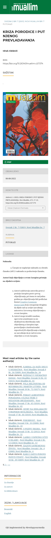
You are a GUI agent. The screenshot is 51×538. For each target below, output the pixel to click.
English (7, 513)
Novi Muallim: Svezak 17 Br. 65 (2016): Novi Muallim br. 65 (26, 403)
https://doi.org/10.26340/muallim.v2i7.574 (23, 63)
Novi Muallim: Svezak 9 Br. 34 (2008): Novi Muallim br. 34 (27, 371)
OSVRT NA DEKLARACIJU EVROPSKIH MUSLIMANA (27, 410)
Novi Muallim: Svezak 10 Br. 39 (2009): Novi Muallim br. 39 (27, 458)
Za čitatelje (9, 482)
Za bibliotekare (11, 491)
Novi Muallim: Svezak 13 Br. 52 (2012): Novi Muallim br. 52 (27, 431)
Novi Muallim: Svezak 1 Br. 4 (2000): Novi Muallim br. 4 (26, 450)
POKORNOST (29, 420)
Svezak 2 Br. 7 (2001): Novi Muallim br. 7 (24, 21)
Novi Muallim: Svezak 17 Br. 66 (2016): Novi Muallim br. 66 (28, 414)
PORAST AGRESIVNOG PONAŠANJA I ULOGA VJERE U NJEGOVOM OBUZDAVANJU (26, 398)
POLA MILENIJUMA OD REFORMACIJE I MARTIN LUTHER (26, 385)
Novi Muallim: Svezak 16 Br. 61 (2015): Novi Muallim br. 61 (27, 379)
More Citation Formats (18, 208)
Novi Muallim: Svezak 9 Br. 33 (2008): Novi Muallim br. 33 (26, 423)
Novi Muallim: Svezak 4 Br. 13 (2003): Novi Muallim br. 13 (27, 441)
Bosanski (8, 509)
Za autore (8, 486)
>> (9, 464)
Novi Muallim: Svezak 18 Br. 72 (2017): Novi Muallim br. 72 (27, 389)
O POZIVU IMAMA (32, 428)
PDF (9, 162)
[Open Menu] (5, 7)
